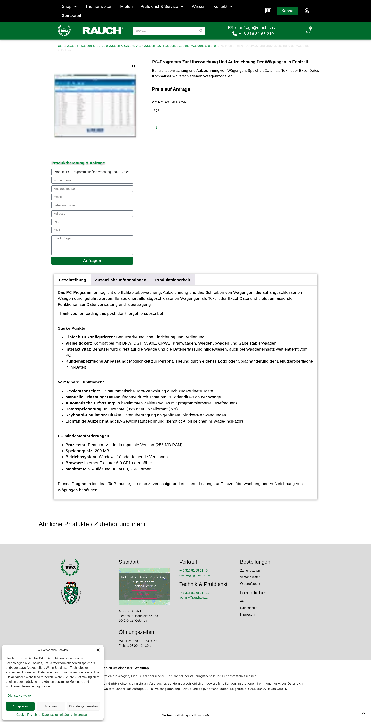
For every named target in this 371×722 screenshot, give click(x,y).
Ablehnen (51, 706)
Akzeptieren (20, 706)
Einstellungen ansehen (83, 706)
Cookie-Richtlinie (28, 714)
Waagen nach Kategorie (160, 45)
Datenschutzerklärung (57, 714)
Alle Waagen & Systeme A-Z (121, 45)
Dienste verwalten (20, 695)
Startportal (71, 15)
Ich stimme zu (144, 594)
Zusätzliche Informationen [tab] (120, 280)
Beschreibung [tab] (72, 280)
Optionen (211, 45)
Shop (66, 6)
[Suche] (201, 31)
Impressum (81, 714)
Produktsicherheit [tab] (172, 280)
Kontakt (220, 6)
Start (61, 45)
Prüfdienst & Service (159, 6)
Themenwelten (98, 6)
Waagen (72, 45)
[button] (98, 650)
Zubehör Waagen (191, 45)
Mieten (126, 6)
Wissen (199, 6)
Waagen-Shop (90, 45)
